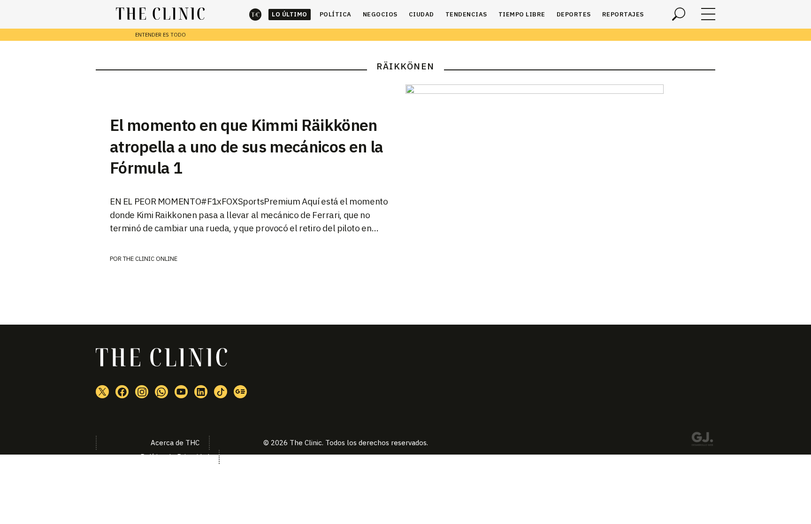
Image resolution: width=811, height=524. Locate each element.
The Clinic (255, 14)
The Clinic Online (150, 259)
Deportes (574, 14)
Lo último (289, 14)
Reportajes (623, 14)
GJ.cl (702, 440)
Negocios (380, 14)
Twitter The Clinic (102, 391)
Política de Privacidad (174, 456)
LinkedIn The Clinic (200, 391)
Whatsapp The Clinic (161, 391)
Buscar (678, 14)
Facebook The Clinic (122, 391)
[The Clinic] (160, 14)
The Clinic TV (181, 391)
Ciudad (421, 14)
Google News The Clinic (240, 391)
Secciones (708, 14)
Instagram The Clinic (141, 391)
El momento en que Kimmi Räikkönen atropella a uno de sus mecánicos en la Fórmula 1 (246, 146)
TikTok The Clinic (220, 391)
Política (336, 14)
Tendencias (466, 14)
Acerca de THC (175, 442)
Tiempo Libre (521, 14)
